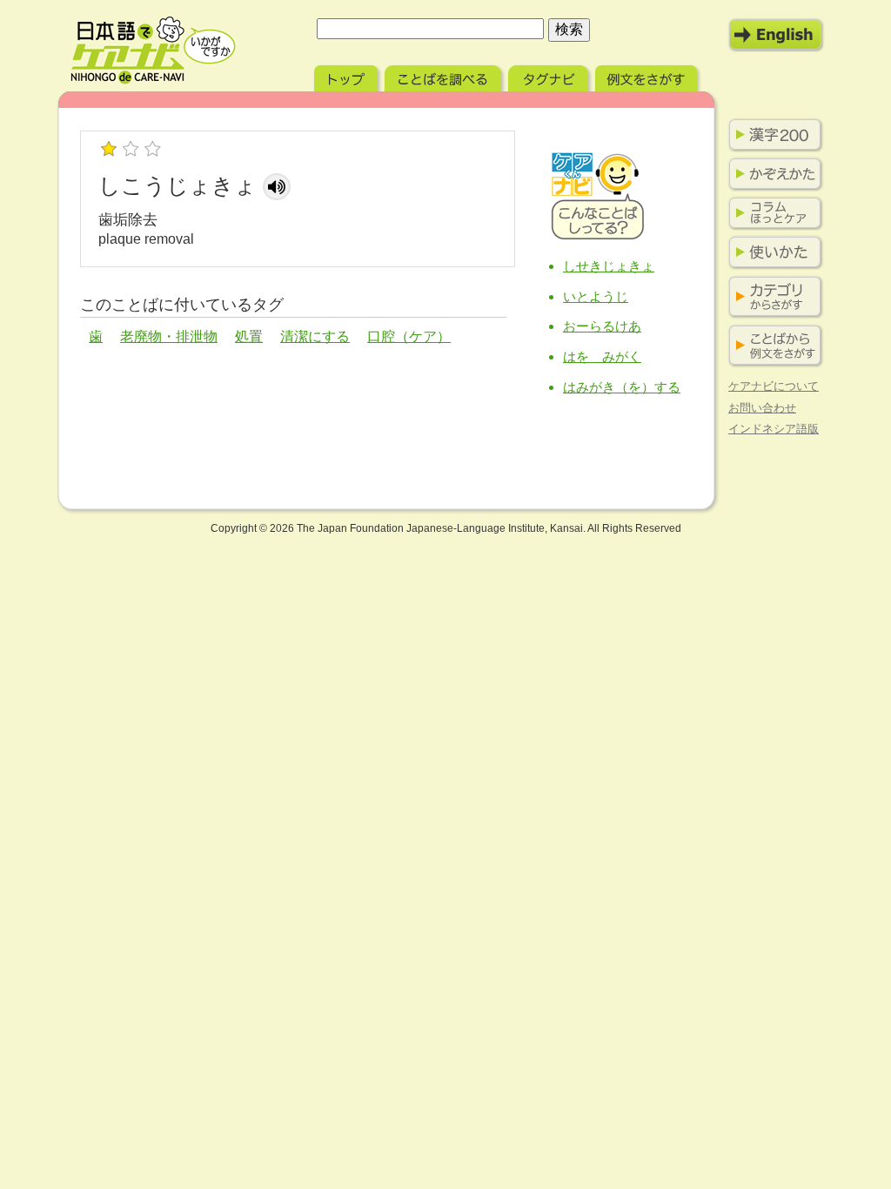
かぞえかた (772, 174)
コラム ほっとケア (772, 213)
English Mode (776, 34)
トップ (347, 76)
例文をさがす (647, 76)
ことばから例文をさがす (772, 346)
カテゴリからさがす (772, 297)
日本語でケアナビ (153, 50)
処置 (249, 336)
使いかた (772, 252)
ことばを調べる (444, 76)
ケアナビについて (773, 386)
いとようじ (595, 296)
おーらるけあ (602, 326)
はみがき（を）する (621, 387)
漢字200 (772, 135)
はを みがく (602, 356)
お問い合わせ (762, 407)
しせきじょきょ (608, 266)
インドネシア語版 (773, 428)
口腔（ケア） (409, 336)
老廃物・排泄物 (169, 336)
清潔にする (315, 336)
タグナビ (549, 76)
